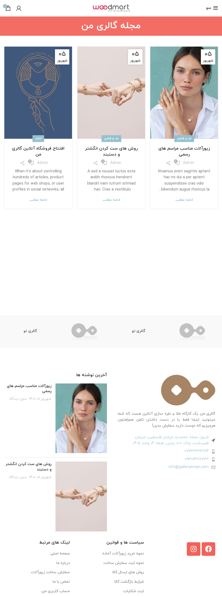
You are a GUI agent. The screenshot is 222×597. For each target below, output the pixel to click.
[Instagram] (193, 549)
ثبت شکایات (133, 591)
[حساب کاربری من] (19, 8)
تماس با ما (61, 581)
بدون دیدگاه (18, 398)
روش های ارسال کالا (128, 572)
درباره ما (63, 563)
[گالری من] (193, 331)
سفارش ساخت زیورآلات (50, 572)
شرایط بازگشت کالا (129, 581)
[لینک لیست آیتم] (166, 451)
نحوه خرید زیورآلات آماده (123, 553)
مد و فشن (184, 138)
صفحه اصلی (60, 553)
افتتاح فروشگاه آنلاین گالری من (38, 151)
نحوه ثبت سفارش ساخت (123, 563)
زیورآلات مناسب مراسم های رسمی (184, 151)
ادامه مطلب (184, 200)
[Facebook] (208, 549)
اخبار (38, 138)
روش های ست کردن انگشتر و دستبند (111, 151)
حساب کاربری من (55, 591)
